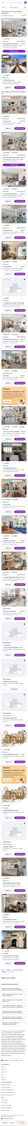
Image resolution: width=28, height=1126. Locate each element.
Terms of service (5, 1100)
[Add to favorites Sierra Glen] (24, 481)
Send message (14, 51)
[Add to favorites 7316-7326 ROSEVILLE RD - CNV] (24, 624)
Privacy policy (4, 1102)
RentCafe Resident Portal (7, 1095)
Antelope (3, 971)
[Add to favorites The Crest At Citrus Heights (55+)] (24, 408)
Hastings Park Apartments (11, 43)
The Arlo (6, 375)
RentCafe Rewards (5, 1087)
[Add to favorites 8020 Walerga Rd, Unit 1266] (24, 859)
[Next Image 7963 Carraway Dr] (24, 64)
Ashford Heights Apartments (12, 157)
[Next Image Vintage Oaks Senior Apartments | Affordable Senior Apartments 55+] (24, 561)
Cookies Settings (5, 1110)
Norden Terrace (8, 230)
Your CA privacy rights (6, 1105)
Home (2, 970)
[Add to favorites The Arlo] (24, 352)
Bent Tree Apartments (10, 611)
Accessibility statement (6, 1107)
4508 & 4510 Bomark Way (11, 810)
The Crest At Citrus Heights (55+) (13, 431)
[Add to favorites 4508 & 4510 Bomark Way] (24, 787)
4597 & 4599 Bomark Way (11, 754)
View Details (14, 689)
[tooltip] (5, 41)
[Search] (25, 2)
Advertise (3, 1077)
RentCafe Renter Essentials (7, 1089)
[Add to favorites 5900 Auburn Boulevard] (24, 660)
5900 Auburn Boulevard (10, 681)
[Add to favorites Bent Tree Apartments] (24, 590)
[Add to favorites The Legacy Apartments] (24, 170)
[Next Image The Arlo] (24, 359)
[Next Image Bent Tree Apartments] (24, 597)
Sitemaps (3, 1079)
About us (3, 1066)
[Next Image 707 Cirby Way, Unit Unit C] (24, 939)
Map (6, 1122)
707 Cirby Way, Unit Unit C (11, 956)
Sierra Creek (7, 121)
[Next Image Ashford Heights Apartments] (24, 141)
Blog (2, 1074)
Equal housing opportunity (7, 1118)
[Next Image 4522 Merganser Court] (24, 903)
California (8, 970)
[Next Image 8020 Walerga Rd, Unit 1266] (24, 867)
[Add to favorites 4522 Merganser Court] (24, 896)
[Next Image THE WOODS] (24, 250)
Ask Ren (22, 1122)
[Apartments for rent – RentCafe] (5, 1060)
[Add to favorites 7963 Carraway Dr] (24, 56)
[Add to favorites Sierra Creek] (24, 97)
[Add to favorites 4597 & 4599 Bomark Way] (24, 731)
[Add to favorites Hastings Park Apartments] (24, 20)
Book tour (8, 87)
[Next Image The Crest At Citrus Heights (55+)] (24, 415)
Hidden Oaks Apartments (11, 339)
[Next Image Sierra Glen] (24, 488)
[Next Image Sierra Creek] (24, 105)
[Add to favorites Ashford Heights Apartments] (24, 134)
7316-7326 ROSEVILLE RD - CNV (13, 647)
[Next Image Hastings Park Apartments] (24, 27)
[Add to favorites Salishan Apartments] (24, 517)
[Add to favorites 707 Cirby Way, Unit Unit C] (24, 932)
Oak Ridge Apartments (10, 468)
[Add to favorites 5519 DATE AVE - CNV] (24, 694)
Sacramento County (17, 970)
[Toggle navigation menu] (3, 2)
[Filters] (25, 7)
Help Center (4, 1072)
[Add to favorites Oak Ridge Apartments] (24, 444)
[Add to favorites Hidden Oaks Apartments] (24, 316)
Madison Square (8, 846)
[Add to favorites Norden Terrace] (24, 206)
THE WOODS (7, 266)
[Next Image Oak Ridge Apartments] (24, 452)
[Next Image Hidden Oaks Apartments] (24, 323)
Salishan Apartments (10, 540)
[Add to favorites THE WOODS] (24, 243)
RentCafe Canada (5, 1084)
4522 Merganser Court (10, 919)
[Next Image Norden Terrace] (24, 214)
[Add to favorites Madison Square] (24, 823)
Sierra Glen (7, 504)
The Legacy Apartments (10, 194)
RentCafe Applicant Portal (7, 1092)
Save (13, 1122)
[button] (14, 27)
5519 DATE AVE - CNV (10, 718)
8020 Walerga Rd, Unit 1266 (12, 883)
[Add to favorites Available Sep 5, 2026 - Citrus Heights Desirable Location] (24, 279)
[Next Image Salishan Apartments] (24, 524)
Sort (24, 15)
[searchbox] (16, 2)
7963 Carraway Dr (9, 80)
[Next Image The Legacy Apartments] (24, 177)
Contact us (3, 1069)
